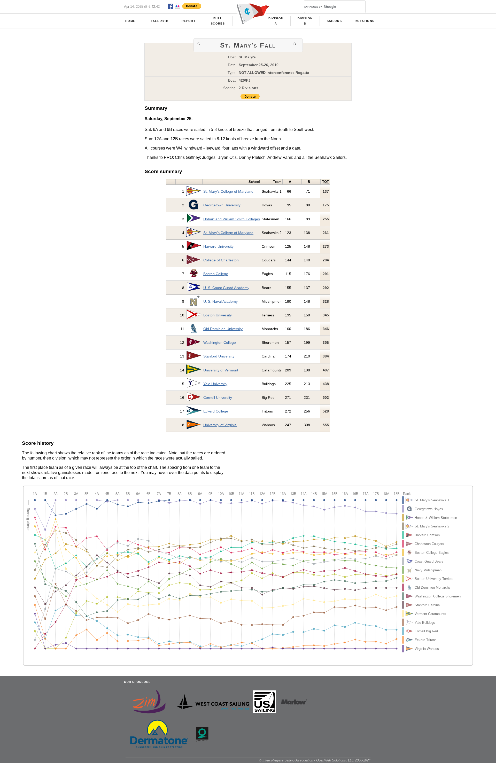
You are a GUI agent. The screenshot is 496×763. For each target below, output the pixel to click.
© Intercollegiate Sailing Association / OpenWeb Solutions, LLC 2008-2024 (314, 760)
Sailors (334, 20)
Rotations (364, 20)
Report (189, 20)
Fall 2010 (159, 20)
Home (130, 20)
